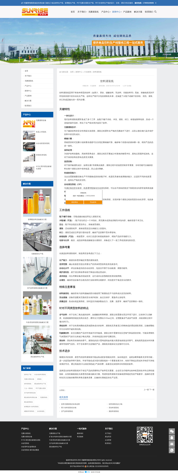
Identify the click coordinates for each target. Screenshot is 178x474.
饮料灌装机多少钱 (115, 404)
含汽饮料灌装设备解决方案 (37, 288)
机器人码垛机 (41, 132)
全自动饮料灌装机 (40, 374)
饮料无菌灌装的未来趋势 (70, 404)
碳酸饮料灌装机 (29, 411)
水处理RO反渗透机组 (28, 447)
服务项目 (80, 433)
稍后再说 (74, 202)
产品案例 (127, 12)
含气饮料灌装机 (67, 411)
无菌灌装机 (93, 12)
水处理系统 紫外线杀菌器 (30, 450)
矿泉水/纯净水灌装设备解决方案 (60, 437)
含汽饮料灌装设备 (30, 393)
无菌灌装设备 (41, 120)
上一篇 (146, 390)
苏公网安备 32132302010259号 (97, 466)
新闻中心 (116, 12)
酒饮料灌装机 (114, 411)
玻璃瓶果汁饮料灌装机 (31, 406)
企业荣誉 (108, 440)
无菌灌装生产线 (37, 254)
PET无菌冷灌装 (41, 388)
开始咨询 (93, 202)
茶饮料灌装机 (114, 408)
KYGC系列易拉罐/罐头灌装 (43, 167)
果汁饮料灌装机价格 (68, 408)
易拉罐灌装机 (28, 402)
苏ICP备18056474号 (77, 466)
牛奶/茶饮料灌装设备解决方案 (37, 322)
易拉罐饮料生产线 (37, 357)
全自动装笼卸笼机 (43, 143)
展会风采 (108, 437)
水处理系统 (25, 443)
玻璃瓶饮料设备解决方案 (37, 219)
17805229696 (90, 196)
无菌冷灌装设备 (29, 379)
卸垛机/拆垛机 (41, 155)
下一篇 (151, 390)
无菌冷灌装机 (26, 433)
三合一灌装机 (28, 388)
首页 (73, 12)
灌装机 (39, 379)
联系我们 (149, 12)
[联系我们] (172, 438)
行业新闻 (87, 72)
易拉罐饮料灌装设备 (30, 397)
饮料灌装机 (27, 384)
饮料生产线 (27, 374)
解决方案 (138, 12)
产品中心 (105, 12)
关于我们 (81, 12)
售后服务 (80, 437)
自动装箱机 (40, 411)
